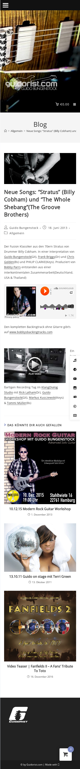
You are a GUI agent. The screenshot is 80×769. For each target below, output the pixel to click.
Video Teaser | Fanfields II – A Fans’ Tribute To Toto (40, 668)
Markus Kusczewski (42, 397)
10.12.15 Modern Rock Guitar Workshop (40, 509)
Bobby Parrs (12, 267)
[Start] (5, 131)
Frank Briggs (46, 257)
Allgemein (16, 233)
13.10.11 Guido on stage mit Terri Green (40, 576)
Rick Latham (27, 392)
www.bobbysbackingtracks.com (31, 332)
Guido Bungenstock (23, 228)
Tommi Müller (16, 403)
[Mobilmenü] (73, 104)
